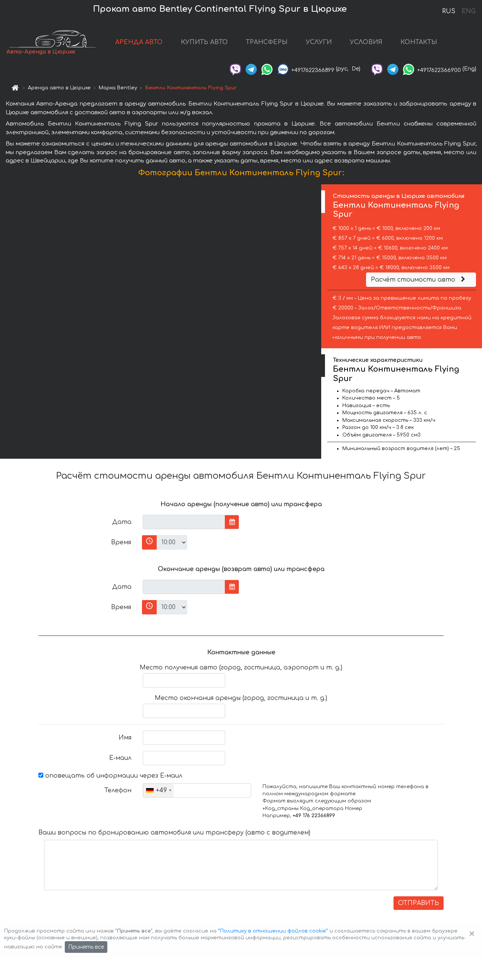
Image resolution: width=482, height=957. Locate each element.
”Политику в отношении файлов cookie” (273, 931)
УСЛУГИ (319, 42)
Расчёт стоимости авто (414, 279)
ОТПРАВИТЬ (418, 903)
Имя (125, 737)
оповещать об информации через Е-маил (112, 775)
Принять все (86, 947)
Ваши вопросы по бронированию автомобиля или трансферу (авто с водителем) (174, 832)
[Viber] (235, 69)
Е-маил (120, 758)
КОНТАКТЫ (418, 42)
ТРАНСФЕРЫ (267, 42)
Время (121, 542)
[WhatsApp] (267, 69)
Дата (121, 522)
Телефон (117, 790)
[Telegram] (251, 69)
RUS (448, 11)
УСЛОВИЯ (366, 42)
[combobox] (158, 790)
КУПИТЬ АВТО (204, 42)
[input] (184, 522)
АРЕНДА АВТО (139, 42)
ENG (468, 11)
